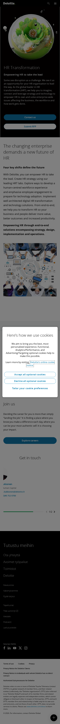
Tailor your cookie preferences (30, 388)
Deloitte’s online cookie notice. (41, 364)
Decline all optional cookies (30, 381)
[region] (30, 362)
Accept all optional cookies (30, 374)
